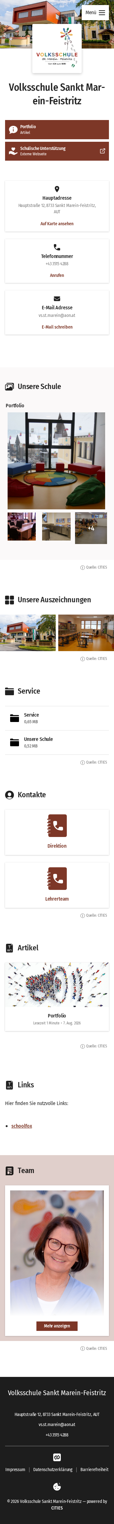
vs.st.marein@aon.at (57, 1424)
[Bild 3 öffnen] (56, 526)
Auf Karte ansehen (57, 223)
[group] (57, 473)
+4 (91, 528)
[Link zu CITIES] (57, 1457)
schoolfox (21, 1126)
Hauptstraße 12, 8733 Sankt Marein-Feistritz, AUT (57, 1415)
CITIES (56, 1508)
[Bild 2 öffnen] (22, 526)
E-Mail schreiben (57, 327)
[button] (57, 48)
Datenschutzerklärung (53, 1469)
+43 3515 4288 (57, 1435)
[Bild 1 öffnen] (56, 461)
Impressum (15, 1469)
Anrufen (57, 275)
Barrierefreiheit (94, 1469)
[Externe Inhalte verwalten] (57, 1487)
